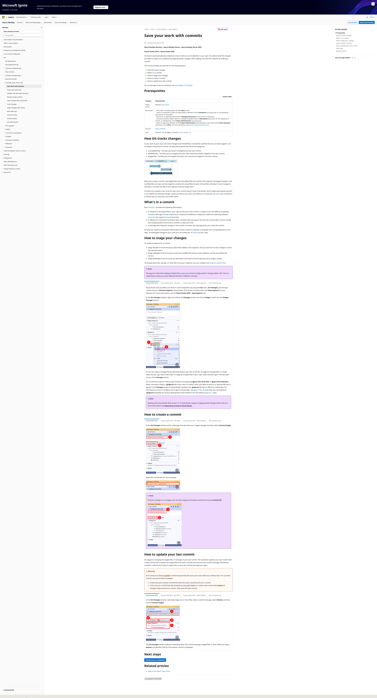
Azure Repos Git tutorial (183, 85)
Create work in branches (155, 660)
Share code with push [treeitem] (14, 90)
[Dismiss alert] (373, 4)
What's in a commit (342, 38)
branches (151, 217)
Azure (153, 29)
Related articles (341, 51)
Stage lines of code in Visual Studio (178, 406)
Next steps (339, 48)
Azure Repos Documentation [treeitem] (13, 40)
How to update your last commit (346, 46)
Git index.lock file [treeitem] (12, 122)
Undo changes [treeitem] (12, 104)
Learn (146, 29)
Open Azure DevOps (367, 22)
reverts (220, 585)
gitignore (207, 393)
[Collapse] (41, 27)
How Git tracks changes (344, 35)
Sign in (372, 17)
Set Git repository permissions (199, 125)
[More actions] (231, 29)
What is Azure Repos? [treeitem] (11, 43)
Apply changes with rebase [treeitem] (16, 108)
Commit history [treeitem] (12, 115)
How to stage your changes (345, 41)
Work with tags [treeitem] (12, 111)
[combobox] (22, 31)
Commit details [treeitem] (12, 118)
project (166, 105)
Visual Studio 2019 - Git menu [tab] (170, 283)
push (218, 194)
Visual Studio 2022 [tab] (152, 283)
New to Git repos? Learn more (159, 671)
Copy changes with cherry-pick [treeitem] (17, 100)
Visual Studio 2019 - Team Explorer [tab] (194, 283)
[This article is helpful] (352, 58)
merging (168, 217)
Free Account (352, 22)
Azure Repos (173, 29)
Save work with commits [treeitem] (15, 86)
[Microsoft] (3, 17)
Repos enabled (160, 129)
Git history (194, 232)
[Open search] (367, 17)
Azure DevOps (161, 29)
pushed (167, 576)
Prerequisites (340, 33)
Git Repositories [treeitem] (10, 61)
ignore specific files (218, 263)
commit (151, 207)
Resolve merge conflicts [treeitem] (15, 97)
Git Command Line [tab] (215, 283)
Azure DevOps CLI (185, 132)
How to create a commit (344, 43)
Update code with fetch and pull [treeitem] (17, 93)
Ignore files (198, 390)
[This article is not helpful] (355, 58)
